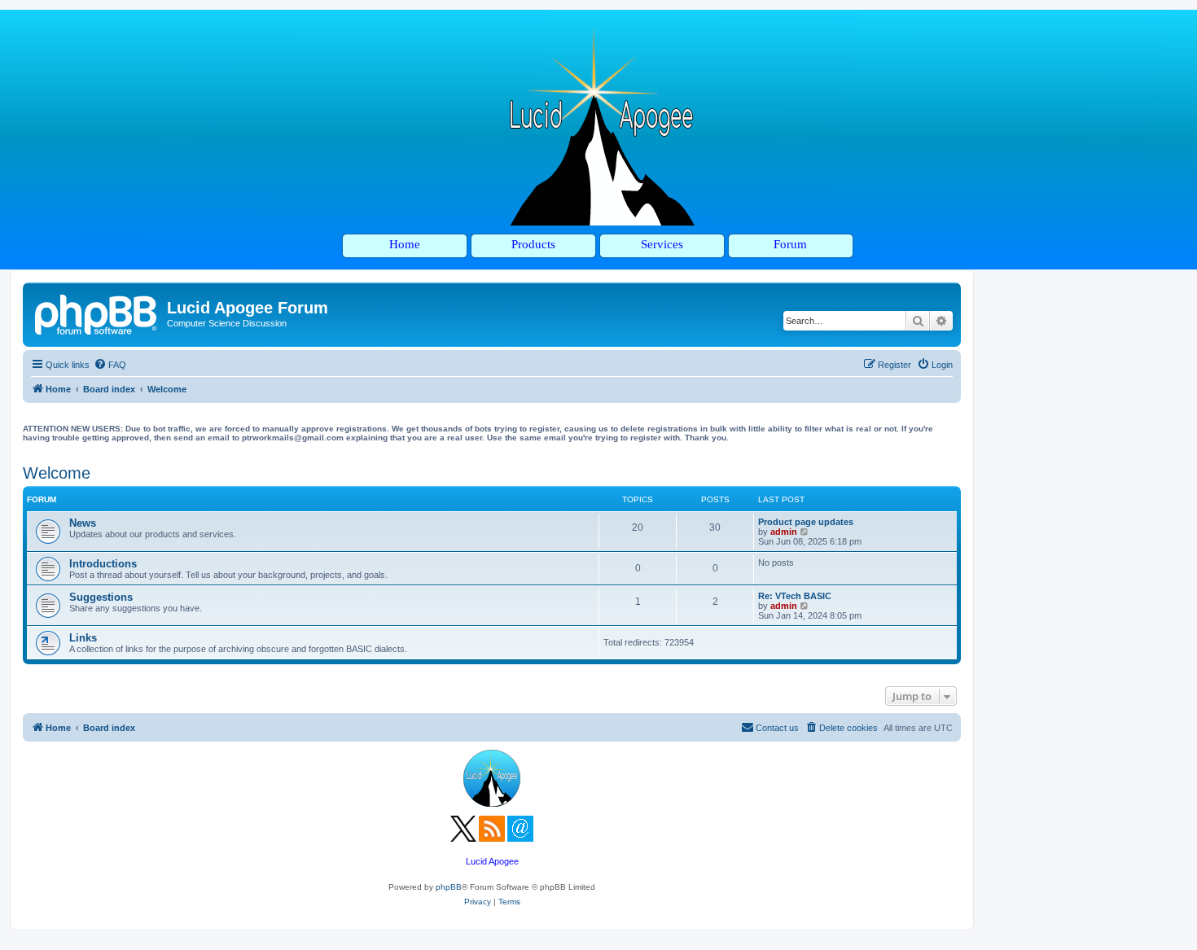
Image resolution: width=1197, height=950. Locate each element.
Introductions (103, 564)
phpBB (449, 886)
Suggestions (101, 597)
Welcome (56, 473)
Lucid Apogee (492, 861)
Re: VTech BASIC (794, 596)
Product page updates (805, 522)
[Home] (97, 313)
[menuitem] (110, 364)
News (82, 523)
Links (83, 638)
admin (783, 531)
